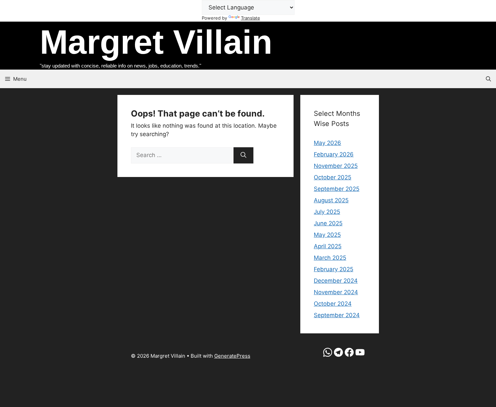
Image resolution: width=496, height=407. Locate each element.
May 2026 (327, 142)
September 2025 (336, 188)
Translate (250, 18)
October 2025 (332, 177)
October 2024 (333, 303)
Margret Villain (156, 42)
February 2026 (334, 154)
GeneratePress (232, 356)
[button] (488, 79)
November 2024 (336, 292)
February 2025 (333, 269)
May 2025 (327, 234)
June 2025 (328, 223)
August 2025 (331, 200)
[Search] (243, 155)
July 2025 (327, 211)
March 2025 (330, 257)
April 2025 (327, 246)
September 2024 (337, 315)
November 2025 (336, 165)
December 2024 (336, 280)
